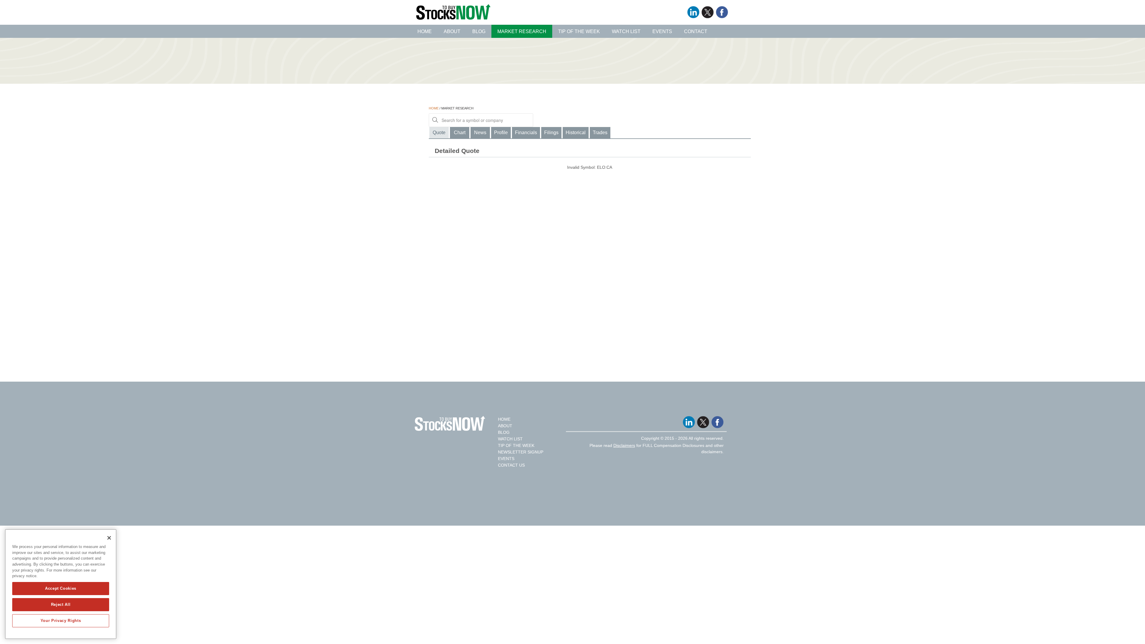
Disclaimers (624, 445)
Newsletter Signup (520, 452)
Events (662, 31)
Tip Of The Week (516, 445)
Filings (551, 132)
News (480, 132)
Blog (478, 31)
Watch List (626, 31)
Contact (695, 31)
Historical (576, 132)
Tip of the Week (579, 31)
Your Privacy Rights (61, 620)
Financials (526, 132)
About (452, 31)
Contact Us (511, 465)
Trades (600, 132)
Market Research (521, 31)
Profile (501, 132)
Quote (439, 132)
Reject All (61, 604)
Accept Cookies (60, 588)
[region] (61, 584)
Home (424, 31)
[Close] (109, 537)
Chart (459, 132)
